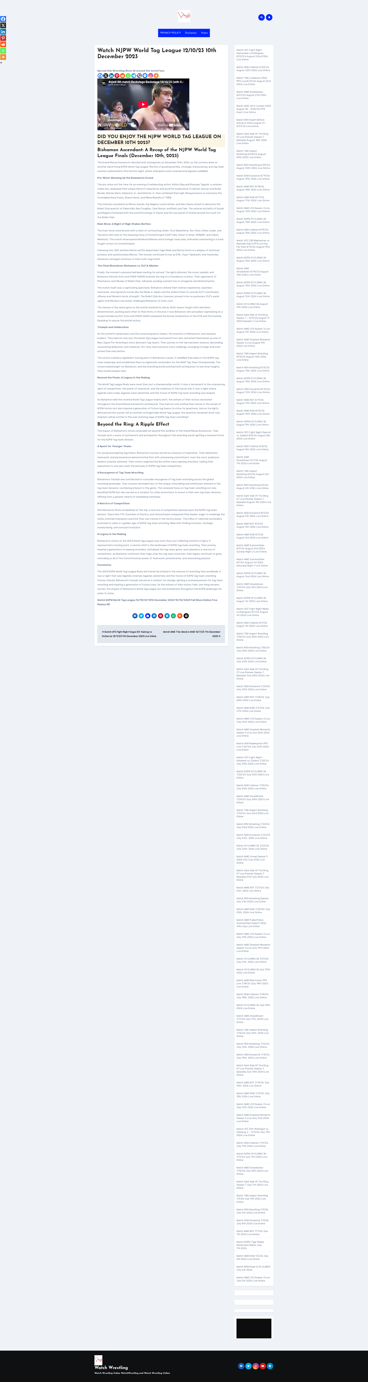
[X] (105, 75)
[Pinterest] (116, 75)
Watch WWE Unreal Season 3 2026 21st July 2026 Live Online (252, 859)
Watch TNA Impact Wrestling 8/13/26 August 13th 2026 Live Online (252, 356)
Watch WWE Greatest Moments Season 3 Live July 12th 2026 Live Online (253, 1118)
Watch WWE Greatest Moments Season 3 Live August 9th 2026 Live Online (253, 342)
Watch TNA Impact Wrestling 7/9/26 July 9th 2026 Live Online (252, 1198)
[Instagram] (150, 75)
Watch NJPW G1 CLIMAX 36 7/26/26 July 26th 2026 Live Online (252, 774)
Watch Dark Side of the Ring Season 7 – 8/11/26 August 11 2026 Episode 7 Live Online (252, 318)
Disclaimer (191, 33)
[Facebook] (100, 75)
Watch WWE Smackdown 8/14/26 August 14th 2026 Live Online (252, 271)
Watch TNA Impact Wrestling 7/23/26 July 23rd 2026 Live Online (252, 813)
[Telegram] (133, 75)
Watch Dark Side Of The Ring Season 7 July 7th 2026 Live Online (252, 1184)
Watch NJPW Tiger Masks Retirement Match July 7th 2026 (250, 1245)
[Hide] (1, 63)
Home (204, 33)
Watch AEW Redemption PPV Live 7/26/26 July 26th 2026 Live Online (252, 746)
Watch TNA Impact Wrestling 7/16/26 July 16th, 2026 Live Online (252, 1033)
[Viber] (139, 75)
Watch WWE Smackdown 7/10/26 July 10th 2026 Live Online (252, 1170)
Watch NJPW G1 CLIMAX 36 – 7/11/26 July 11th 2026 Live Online (252, 1156)
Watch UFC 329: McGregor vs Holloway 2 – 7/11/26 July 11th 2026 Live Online (253, 1132)
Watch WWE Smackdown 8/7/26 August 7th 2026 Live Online (251, 460)
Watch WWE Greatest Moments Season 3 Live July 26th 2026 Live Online (253, 732)
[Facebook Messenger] (144, 75)
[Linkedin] (111, 75)
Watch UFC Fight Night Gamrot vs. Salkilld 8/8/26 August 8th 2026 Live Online (253, 435)
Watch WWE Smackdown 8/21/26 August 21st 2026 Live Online (251, 95)
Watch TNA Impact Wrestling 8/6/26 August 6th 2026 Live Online (252, 474)
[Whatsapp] (128, 75)
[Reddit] (122, 75)
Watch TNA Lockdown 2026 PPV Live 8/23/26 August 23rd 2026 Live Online (253, 81)
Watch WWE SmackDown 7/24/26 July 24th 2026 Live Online (252, 799)
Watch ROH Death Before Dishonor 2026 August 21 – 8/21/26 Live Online (251, 123)
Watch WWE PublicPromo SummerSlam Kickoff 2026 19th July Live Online (251, 923)
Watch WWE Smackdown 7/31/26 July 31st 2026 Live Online (252, 587)
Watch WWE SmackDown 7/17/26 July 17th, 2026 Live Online (252, 1019)
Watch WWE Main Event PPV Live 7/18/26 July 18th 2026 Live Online (252, 983)
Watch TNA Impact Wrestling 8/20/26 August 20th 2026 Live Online (251, 154)
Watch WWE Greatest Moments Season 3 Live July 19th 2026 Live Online (253, 947)
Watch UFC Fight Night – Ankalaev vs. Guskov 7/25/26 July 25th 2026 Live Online (252, 760)
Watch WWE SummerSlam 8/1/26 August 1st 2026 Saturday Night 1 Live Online (252, 562)
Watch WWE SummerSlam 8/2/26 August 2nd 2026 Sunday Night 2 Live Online (251, 548)
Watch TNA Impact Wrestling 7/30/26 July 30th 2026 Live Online (252, 636)
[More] (156, 75)
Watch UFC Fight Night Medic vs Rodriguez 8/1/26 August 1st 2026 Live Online (252, 612)
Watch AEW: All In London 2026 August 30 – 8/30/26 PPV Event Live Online (253, 109)
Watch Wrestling (111, 1368)
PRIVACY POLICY (170, 33)
